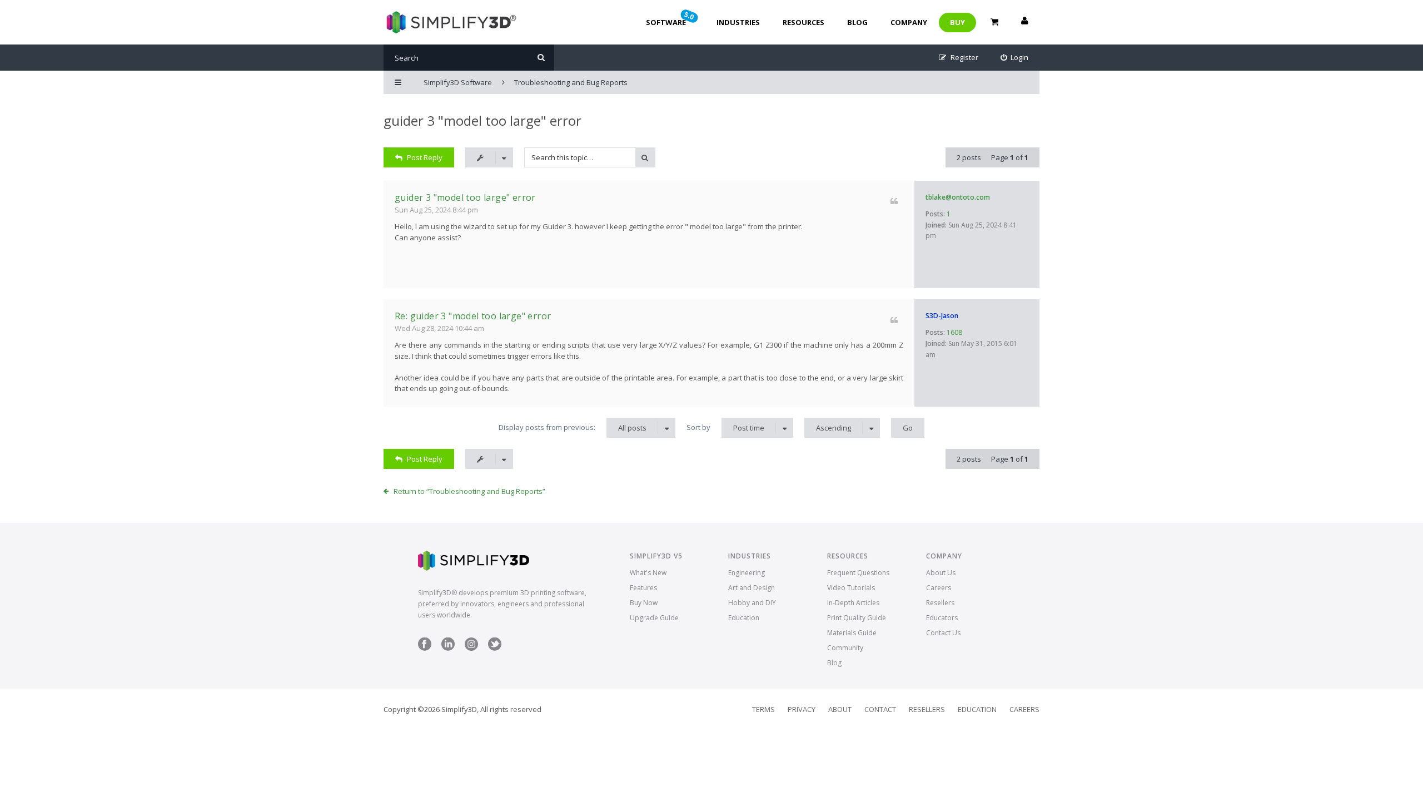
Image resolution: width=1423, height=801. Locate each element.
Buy (957, 22)
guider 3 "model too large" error (482, 120)
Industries (738, 22)
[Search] (541, 57)
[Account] (1024, 22)
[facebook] (424, 648)
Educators (942, 617)
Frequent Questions (858, 572)
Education (743, 617)
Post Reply (424, 157)
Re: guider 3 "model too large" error (473, 316)
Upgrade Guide (654, 617)
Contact (880, 709)
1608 (954, 332)
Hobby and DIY (752, 602)
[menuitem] (1014, 57)
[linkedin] (448, 648)
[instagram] (471, 648)
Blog (857, 22)
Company (908, 22)
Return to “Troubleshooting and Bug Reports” (469, 491)
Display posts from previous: (572, 427)
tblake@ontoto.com (958, 197)
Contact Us (943, 632)
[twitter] (494, 648)
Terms (763, 709)
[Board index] (450, 22)
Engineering (746, 572)
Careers (938, 587)
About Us (941, 572)
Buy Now (644, 602)
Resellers (940, 602)
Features (643, 587)
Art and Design (751, 587)
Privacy (801, 709)
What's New (648, 572)
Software (671, 18)
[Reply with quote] (894, 201)
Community (845, 647)
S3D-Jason (942, 315)
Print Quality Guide (856, 617)
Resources (803, 22)
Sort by (725, 427)
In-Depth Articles (853, 602)
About (840, 709)
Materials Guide (852, 632)
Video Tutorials (851, 587)
